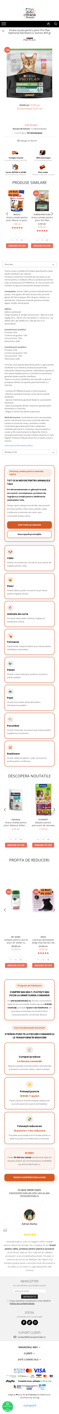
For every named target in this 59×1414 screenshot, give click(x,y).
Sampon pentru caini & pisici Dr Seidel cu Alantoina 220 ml (16, 941)
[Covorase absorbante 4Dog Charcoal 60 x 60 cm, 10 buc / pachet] (43, 900)
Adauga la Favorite (28, 140)
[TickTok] (29, 1322)
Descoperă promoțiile (29, 534)
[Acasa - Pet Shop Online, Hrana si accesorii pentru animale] (29, 13)
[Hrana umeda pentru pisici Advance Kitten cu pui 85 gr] (16, 800)
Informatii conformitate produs (19, 445)
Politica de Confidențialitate (22, 1303)
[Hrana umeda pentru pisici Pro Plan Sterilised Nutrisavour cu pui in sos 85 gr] (42, 201)
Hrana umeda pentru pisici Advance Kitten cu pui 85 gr (16, 824)
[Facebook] (23, 1322)
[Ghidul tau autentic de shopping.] (29, 1405)
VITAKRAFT (43, 819)
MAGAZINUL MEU (28, 1347)
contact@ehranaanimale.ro (31, 1336)
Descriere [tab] (9, 264)
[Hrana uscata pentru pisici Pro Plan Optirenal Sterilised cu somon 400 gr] (29, 73)
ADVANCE (15, 819)
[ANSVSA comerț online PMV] (42, 1386)
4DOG (43, 937)
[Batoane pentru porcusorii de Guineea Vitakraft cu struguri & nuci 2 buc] (43, 800)
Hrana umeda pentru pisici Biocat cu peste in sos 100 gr (17, 219)
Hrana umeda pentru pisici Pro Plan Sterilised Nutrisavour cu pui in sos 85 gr (42, 219)
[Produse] (4, 24)
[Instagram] (35, 1322)
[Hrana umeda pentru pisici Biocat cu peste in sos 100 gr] (17, 201)
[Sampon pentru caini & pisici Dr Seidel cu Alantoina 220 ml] (16, 900)
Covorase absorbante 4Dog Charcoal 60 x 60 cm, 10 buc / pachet (43, 941)
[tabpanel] (29, 73)
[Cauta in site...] (55, 24)
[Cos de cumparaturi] (48, 24)
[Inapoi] (2, 31)
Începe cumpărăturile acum (30, 1177)
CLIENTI (28, 1353)
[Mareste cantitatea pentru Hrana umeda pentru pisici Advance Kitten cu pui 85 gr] (21, 839)
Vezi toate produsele (29, 524)
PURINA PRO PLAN (42, 214)
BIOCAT (17, 214)
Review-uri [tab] (11, 452)
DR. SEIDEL (16, 937)
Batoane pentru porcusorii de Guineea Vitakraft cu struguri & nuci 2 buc (43, 824)
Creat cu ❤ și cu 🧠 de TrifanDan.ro (24, 1394)
